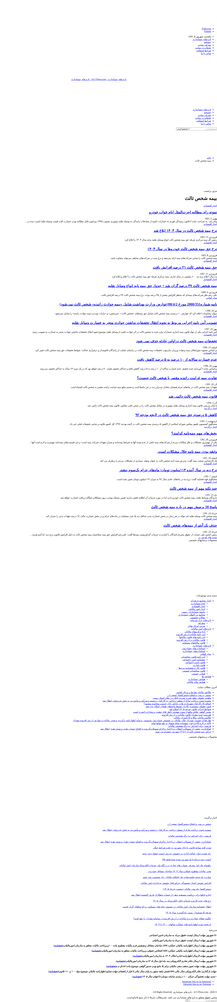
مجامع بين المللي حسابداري (191, 614)
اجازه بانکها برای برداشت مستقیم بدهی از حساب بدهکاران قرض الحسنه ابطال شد (171, 895)
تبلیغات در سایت (203, 47)
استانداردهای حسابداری (193, 651)
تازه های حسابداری (202, 39)
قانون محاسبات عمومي (193, 671)
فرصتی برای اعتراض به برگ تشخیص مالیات (189, 726)
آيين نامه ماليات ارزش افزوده (190, 634)
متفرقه (201, 623)
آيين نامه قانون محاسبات (193, 657)
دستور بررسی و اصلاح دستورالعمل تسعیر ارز (189, 695)
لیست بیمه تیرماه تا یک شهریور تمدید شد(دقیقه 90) (186, 859)
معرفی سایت (204, 45)
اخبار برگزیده (210, 408)
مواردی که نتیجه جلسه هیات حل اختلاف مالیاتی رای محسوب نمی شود (177, 877)
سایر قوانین (211, 298)
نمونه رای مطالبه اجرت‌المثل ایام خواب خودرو (183, 212)
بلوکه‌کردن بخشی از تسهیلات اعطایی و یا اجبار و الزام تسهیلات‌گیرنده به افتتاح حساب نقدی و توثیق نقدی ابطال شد (155, 729)
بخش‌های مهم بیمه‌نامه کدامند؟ (194, 433)
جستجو (207, 42)
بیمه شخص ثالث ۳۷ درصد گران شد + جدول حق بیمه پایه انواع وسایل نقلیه (162, 286)
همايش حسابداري (196, 679)
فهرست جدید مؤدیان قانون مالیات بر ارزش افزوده (186, 715)
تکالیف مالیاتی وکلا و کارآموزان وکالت (192, 717)
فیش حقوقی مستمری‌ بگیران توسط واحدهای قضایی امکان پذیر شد (178, 706)
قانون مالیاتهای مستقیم (193, 643)
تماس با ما (206, 53)
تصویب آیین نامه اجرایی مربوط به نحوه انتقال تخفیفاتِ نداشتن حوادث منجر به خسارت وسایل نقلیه (144, 323)
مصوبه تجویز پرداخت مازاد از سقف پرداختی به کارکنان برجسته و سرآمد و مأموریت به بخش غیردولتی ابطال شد (157, 701)
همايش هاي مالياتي (196, 682)
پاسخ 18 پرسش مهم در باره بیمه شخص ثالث (184, 507)
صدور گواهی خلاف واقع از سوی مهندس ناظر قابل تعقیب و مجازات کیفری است (172, 712)
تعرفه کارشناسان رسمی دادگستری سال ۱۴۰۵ (188, 912)
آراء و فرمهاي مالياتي (194, 631)
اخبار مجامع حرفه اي (201, 600)
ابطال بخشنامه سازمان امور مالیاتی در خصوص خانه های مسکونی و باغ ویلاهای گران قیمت (167, 906)
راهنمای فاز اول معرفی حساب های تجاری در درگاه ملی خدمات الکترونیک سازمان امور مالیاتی (165, 865)
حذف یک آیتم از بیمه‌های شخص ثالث (190, 525)
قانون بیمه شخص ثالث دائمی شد (193, 396)
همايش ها (206, 676)
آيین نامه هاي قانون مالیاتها (192, 637)
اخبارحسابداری (198, 603)
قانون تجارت (199, 665)
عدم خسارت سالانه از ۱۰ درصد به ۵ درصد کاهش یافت (177, 359)
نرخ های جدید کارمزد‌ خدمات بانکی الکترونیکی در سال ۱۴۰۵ (182, 901)
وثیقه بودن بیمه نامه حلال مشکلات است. (187, 451)
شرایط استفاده (203, 50)
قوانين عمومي (198, 673)
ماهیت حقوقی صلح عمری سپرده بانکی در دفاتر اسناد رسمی (181, 698)
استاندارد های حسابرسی (193, 648)
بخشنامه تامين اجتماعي (193, 659)
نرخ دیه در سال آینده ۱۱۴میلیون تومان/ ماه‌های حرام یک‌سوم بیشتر (168, 470)
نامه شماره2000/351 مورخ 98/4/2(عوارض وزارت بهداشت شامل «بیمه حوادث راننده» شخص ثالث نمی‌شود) (138, 304)
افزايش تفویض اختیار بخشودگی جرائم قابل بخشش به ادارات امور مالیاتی (175, 883)
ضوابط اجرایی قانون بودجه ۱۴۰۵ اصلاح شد (190, 709)
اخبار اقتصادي (210, 205)
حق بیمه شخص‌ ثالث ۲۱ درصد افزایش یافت (185, 267)
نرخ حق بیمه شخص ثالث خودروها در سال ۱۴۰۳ (182, 249)
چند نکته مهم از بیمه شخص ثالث (193, 488)
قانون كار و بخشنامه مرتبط (192, 668)
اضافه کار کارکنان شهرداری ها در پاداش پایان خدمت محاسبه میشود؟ (177, 703)
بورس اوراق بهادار (196, 626)
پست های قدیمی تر (207, 537)
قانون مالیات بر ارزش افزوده (191, 640)
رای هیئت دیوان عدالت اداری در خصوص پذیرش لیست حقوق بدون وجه (176, 853)
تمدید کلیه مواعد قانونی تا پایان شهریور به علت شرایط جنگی (182, 847)
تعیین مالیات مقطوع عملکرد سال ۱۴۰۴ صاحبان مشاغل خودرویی (179, 871)
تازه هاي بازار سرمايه (200, 620)
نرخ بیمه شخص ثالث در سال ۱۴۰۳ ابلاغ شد (185, 230)
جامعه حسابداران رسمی (193, 612)
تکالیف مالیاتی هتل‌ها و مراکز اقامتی (193, 692)
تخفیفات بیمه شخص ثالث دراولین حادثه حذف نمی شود (176, 341)
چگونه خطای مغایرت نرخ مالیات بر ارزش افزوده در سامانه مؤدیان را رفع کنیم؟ (172, 918)
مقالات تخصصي (197, 617)
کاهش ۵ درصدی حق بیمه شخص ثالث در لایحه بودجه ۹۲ (176, 415)
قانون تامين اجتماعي (195, 662)
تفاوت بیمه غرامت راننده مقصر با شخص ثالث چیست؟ (177, 378)
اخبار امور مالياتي (196, 609)
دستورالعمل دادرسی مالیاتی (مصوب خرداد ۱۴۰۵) (187, 889)
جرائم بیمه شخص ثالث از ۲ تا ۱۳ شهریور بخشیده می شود (183, 731)
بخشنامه (58, 945)
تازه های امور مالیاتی (201, 629)
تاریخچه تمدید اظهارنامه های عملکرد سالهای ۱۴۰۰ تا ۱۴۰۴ (183, 924)
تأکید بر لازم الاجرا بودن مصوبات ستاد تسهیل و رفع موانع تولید (181, 723)
